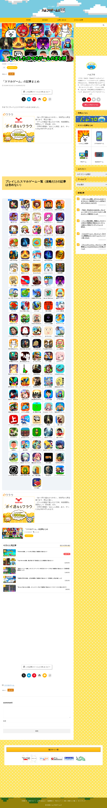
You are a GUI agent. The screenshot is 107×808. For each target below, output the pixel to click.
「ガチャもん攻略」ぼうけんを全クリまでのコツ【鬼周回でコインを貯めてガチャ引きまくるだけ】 (93, 201)
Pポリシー (58, 801)
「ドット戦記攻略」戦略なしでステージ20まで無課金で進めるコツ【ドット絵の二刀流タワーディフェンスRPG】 (93, 224)
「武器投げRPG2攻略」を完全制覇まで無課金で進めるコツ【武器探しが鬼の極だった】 (39, 578)
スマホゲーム (9, 685)
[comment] (45, 99)
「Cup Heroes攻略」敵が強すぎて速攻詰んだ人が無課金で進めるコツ (35, 560)
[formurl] (94, 99)
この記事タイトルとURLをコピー (37, 92)
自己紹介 (45, 20)
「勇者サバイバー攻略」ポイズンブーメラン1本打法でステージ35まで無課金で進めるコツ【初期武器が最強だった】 (43, 569)
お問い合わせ (61, 20)
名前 (4, 721)
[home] (98, 99)
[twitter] (24, 99)
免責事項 (49, 801)
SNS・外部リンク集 (69, 801)
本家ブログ (31, 801)
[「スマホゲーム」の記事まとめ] (29, 99)
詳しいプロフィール (91, 105)
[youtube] (89, 99)
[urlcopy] (50, 99)
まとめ (11, 74)
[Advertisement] (36, 159)
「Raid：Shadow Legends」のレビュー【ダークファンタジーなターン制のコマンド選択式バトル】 (93, 212)
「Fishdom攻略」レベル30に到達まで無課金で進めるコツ (32, 551)
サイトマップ (81, 801)
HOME (28, 20)
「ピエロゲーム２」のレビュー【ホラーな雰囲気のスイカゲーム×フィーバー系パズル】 (93, 236)
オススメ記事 (78, 20)
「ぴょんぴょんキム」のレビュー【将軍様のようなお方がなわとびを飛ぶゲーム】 (93, 247)
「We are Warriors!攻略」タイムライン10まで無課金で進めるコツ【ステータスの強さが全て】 (42, 587)
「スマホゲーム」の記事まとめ (36, 529)
